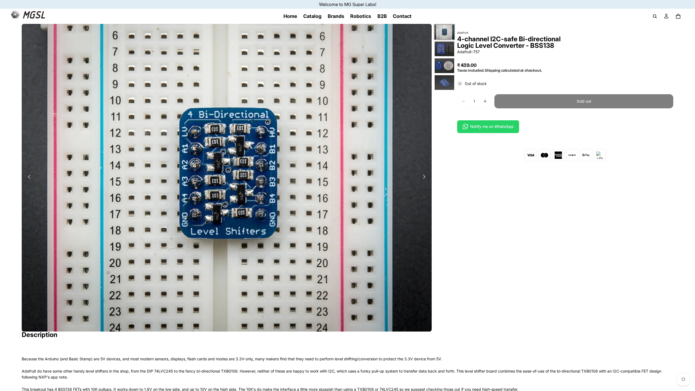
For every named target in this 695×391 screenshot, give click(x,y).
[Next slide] (426, 178)
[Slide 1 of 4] (444, 32)
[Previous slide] (28, 178)
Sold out (584, 101)
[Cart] (678, 16)
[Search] (655, 16)
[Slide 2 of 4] (444, 49)
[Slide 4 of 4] (444, 82)
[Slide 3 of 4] (444, 65)
